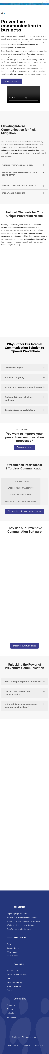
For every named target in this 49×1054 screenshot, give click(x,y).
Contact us (11, 1005)
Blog (9, 944)
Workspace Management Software (21, 925)
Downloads (11, 1017)
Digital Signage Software (17, 914)
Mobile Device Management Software (22, 918)
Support (10, 1009)
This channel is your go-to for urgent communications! (26, 320)
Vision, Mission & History (17, 975)
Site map (27, 1045)
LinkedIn (10, 1013)
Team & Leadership (14, 983)
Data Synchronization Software (19, 929)
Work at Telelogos (14, 986)
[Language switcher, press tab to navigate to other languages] (44, 1)
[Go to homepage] (2, 13)
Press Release (12, 956)
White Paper (12, 952)
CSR (8, 979)
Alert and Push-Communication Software (23, 921)
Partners (10, 990)
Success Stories (13, 948)
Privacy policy (39, 1045)
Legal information (14, 1045)
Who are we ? (12, 971)
